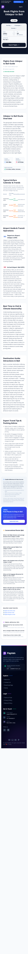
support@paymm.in (12, 714)
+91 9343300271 (11, 718)
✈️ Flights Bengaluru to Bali (9, 614)
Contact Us (7, 682)
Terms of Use (8, 697)
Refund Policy (8, 703)
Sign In (20, 6)
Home (6, 688)
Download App (8, 685)
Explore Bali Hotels (14, 521)
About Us (7, 679)
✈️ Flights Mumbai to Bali (8, 612)
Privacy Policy (8, 700)
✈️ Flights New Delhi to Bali (9, 610)
